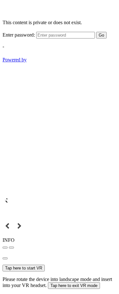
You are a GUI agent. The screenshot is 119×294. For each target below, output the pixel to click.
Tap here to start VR (23, 268)
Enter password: (19, 35)
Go (101, 35)
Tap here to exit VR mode (73, 285)
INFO (9, 240)
